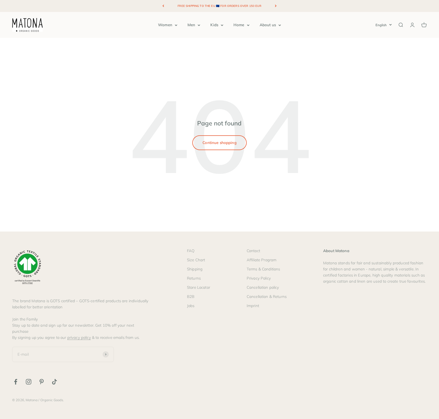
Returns (194, 278)
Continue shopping (219, 142)
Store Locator (198, 287)
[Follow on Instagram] (28, 381)
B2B (190, 296)
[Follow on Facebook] (15, 381)
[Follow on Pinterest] (41, 381)
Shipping (194, 269)
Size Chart (196, 259)
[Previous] (163, 6)
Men (191, 24)
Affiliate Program (262, 259)
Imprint (253, 305)
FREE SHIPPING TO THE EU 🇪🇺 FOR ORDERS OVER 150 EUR (219, 6)
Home (238, 24)
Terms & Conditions (263, 269)
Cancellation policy (263, 287)
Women (165, 24)
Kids (214, 24)
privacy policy (79, 337)
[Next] (276, 6)
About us (268, 24)
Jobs (191, 305)
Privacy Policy (259, 278)
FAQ (190, 250)
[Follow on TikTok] (54, 381)
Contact (253, 250)
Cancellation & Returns (267, 296)
